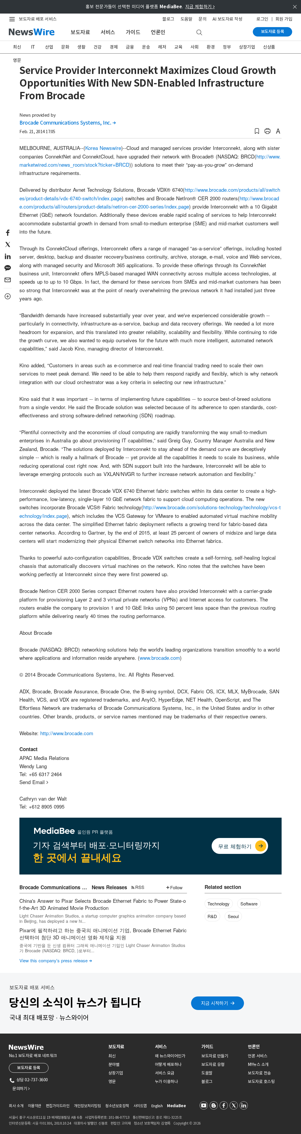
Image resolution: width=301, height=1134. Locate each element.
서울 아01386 (42, 1123)
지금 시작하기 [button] (214, 1003)
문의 (202, 19)
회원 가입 (283, 19)
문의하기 (20, 1088)
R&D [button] (212, 916)
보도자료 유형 (213, 1064)
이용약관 (34, 1105)
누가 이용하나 (166, 1081)
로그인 (262, 19)
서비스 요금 (164, 1073)
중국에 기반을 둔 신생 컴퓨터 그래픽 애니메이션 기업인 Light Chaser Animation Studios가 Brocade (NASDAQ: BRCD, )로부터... (102, 947)
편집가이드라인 (58, 1105)
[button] (256, 131)
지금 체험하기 (200, 6)
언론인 (158, 32)
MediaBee (176, 1105)
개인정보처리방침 (87, 1105)
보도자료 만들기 (214, 1056)
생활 (81, 47)
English (157, 1105)
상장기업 (247, 47)
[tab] (129, 1046)
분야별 (114, 1064)
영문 (17, 60)
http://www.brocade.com (66, 733)
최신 (17, 47)
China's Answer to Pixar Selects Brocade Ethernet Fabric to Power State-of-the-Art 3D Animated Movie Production (102, 904)
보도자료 (80, 32)
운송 (146, 47)
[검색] (199, 33)
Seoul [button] (233, 916)
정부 (227, 47)
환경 (211, 47)
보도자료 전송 (259, 1073)
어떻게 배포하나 (168, 1064)
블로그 (168, 19)
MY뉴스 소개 (258, 1064)
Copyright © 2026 (187, 1123)
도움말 (186, 19)
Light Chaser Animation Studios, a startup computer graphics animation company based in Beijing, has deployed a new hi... (102, 918)
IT (33, 47)
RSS (139, 887)
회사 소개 (16, 1105)
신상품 (269, 47)
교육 (178, 47)
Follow (176, 887)
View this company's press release (55, 960)
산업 (49, 47)
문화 (65, 47)
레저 (162, 47)
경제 (114, 47)
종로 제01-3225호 (169, 1117)
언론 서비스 (257, 1056)
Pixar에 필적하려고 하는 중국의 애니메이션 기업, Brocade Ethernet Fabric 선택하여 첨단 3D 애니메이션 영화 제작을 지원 (103, 933)
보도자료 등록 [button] (28, 1067)
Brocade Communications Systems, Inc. (67, 123)
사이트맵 (140, 1105)
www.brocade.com (160, 657)
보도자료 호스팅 (261, 1081)
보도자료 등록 (272, 31)
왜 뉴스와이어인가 (170, 1056)
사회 (194, 47)
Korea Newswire (103, 147)
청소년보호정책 (117, 1105)
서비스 (108, 32)
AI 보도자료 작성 (227, 19)
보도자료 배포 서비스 (38, 19)
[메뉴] (13, 19)
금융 (130, 47)
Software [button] (248, 903)
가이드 (133, 32)
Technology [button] (219, 903)
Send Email (33, 782)
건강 (97, 47)
